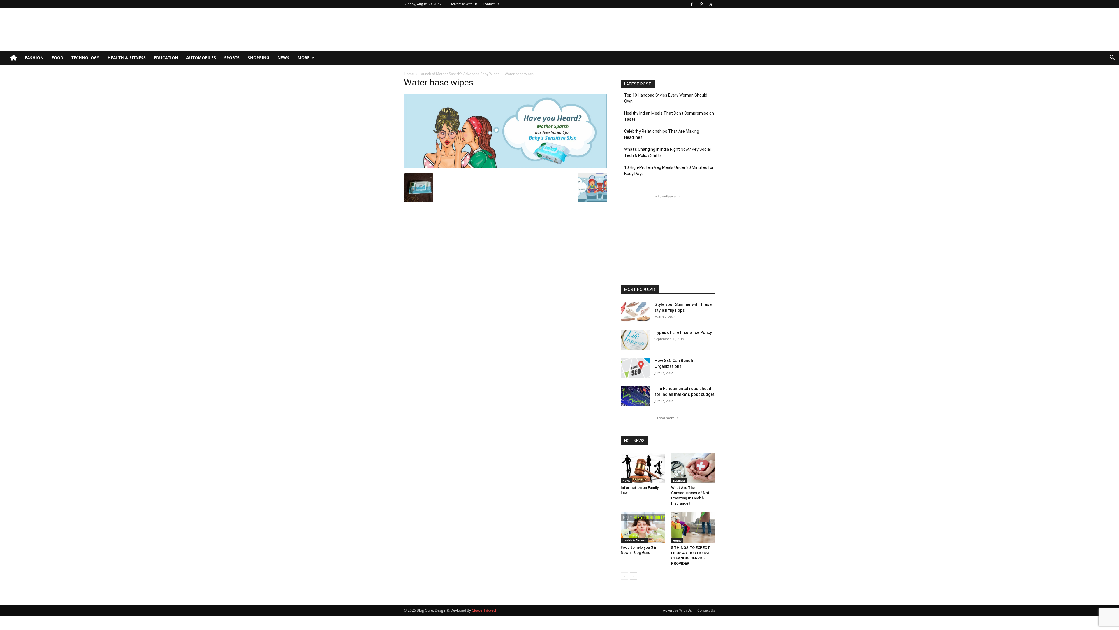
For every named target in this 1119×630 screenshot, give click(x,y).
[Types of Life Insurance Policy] (635, 340)
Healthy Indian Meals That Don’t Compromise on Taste (669, 116)
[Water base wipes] (505, 166)
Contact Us (491, 4)
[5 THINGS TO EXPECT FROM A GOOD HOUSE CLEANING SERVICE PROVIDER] (693, 527)
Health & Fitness (127, 57)
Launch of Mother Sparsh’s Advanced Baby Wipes (459, 73)
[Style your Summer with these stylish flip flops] (635, 312)
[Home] (13, 58)
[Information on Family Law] (643, 468)
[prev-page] (624, 576)
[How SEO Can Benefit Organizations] (635, 368)
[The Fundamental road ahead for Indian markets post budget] (635, 396)
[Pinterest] (701, 4)
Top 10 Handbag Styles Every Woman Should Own (665, 98)
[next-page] (633, 576)
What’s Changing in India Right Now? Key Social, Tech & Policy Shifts (668, 152)
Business (679, 480)
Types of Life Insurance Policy (683, 332)
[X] (710, 4)
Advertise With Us (464, 4)
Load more (666, 417)
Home (409, 73)
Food (57, 57)
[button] (1112, 58)
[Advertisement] (609, 29)
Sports (232, 57)
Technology (85, 57)
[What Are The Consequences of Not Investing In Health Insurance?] (693, 468)
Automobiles (201, 57)
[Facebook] (691, 4)
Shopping (258, 57)
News (283, 57)
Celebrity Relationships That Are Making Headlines (661, 134)
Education (166, 57)
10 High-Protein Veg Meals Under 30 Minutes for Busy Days (669, 170)
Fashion (34, 57)
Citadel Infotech (484, 610)
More (303, 57)
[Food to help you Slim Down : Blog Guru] (643, 527)
